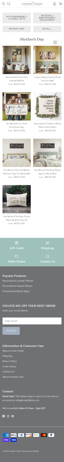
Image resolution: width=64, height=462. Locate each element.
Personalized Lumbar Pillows (17, 280)
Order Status (9, 366)
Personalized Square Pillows (17, 286)
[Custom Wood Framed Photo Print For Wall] (47, 60)
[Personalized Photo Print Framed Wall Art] (16, 60)
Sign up (11, 331)
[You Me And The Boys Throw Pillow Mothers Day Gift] (16, 199)
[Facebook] (3, 416)
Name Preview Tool (12, 377)
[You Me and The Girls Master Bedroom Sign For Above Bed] (16, 153)
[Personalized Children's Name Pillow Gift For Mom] (47, 106)
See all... (47, 29)
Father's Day (16, 29)
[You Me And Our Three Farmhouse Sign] (16, 106)
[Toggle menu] (3, 3)
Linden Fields (15, 451)
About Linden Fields (13, 350)
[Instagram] (8, 416)
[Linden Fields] (32, 4)
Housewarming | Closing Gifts (16, 18)
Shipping (7, 356)
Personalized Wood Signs (16, 291)
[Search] (10, 3)
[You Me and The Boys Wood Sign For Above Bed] (47, 153)
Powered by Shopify (30, 451)
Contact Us (8, 371)
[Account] (53, 3)
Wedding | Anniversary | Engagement (47, 17)
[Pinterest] (12, 416)
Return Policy (9, 361)
